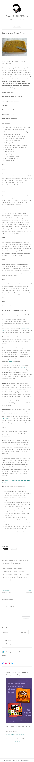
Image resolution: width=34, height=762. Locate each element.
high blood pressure (8, 425)
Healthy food (20, 566)
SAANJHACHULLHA (17, 16)
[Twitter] (12, 663)
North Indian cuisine (9, 577)
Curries (11, 560)
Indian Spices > (18, 568)
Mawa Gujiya (29, 591)
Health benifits (17, 563)
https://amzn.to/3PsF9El (13, 741)
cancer (23, 367)
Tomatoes (6, 580)
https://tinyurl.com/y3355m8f (15, 734)
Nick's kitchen (24, 574)
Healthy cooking (8, 566)
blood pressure (6, 418)
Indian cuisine (7, 568)
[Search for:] (11, 632)
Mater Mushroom (19, 571)
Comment (26, 618)
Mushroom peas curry (10, 574)
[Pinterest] (9, 663)
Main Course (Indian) (21, 560)
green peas (6, 563)
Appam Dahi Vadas (6, 591)
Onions (20, 577)
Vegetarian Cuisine (9, 583)
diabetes (23, 328)
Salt (25, 577)
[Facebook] (3, 663)
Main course (7, 571)
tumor (10, 361)
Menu (18, 26)
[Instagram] (6, 663)
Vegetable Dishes (17, 580)
